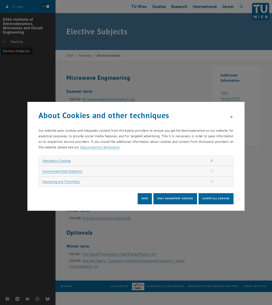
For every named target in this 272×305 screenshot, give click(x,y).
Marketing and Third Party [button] (61, 182)
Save (145, 198)
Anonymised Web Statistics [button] (63, 171)
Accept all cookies (216, 198)
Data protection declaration (100, 147)
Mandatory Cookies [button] (57, 161)
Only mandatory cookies (175, 198)
